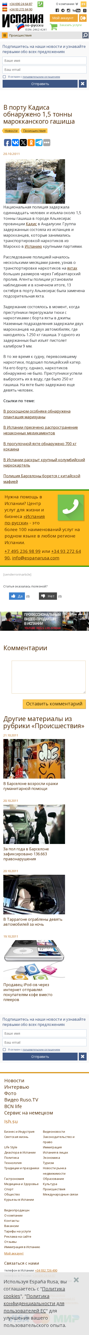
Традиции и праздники (21, 1168)
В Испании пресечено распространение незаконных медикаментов (40, 430)
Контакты (11, 1220)
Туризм (48, 1163)
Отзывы (10, 1242)
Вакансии (11, 1226)
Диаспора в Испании (20, 1152)
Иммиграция (52, 1147)
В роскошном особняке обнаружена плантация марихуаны (36, 414)
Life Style (10, 1147)
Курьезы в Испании (19, 1199)
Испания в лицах (55, 1152)
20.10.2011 (10, 800)
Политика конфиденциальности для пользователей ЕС (34, 1303)
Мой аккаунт (14, 1253)
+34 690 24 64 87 (20, 4)
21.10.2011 (10, 735)
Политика (11, 1157)
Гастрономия (14, 1179)
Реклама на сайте (17, 1236)
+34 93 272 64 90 (20, 9)
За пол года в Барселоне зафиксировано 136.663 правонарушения (26, 853)
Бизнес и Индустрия (19, 1131)
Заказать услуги (70, 25)
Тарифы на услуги (17, 1231)
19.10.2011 (10, 936)
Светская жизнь (16, 1137)
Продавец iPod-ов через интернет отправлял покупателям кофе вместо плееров (27, 992)
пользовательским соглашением (41, 76)
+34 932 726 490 (46, 1270)
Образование (53, 1179)
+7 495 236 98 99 (23, 551)
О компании (65, 4)
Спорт (9, 1189)
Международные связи (60, 1194)
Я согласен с (34, 76)
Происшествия (20, 35)
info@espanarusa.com (35, 558)
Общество (12, 1194)
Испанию (33, 246)
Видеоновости (54, 1131)
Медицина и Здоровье (21, 1184)
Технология (13, 1163)
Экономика (51, 1157)
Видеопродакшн (16, 1210)
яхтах (72, 268)
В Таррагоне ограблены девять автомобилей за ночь (32, 922)
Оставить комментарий (54, 703)
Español (83, 3)
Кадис (31, 223)
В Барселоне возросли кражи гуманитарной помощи (30, 786)
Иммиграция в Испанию (22, 1247)
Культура (50, 1184)
